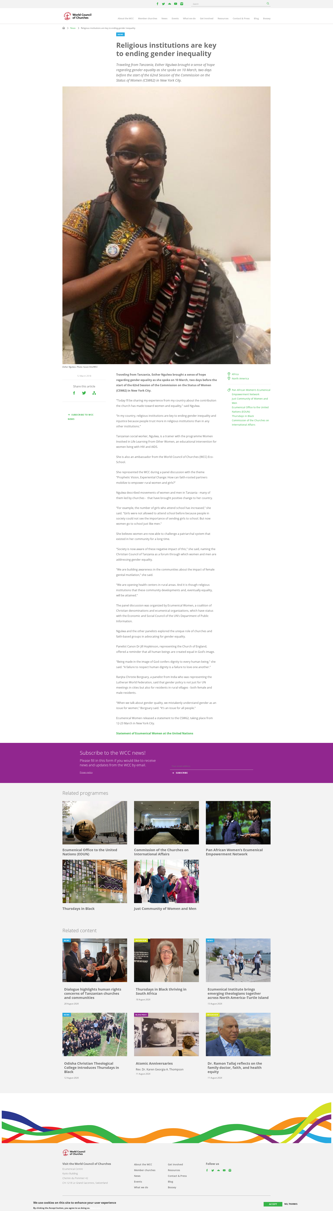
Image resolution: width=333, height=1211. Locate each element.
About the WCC (126, 18)
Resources (223, 18)
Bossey (267, 18)
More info (95, 1208)
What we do (189, 18)
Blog (256, 18)
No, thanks (290, 1204)
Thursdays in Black (243, 416)
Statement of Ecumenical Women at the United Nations (154, 733)
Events (175, 18)
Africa (235, 374)
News (164, 18)
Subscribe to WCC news (81, 417)
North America (240, 378)
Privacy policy (86, 772)
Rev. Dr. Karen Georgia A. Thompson (159, 1069)
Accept (273, 1204)
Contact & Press (241, 18)
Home (63, 28)
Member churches (147, 18)
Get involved (206, 18)
